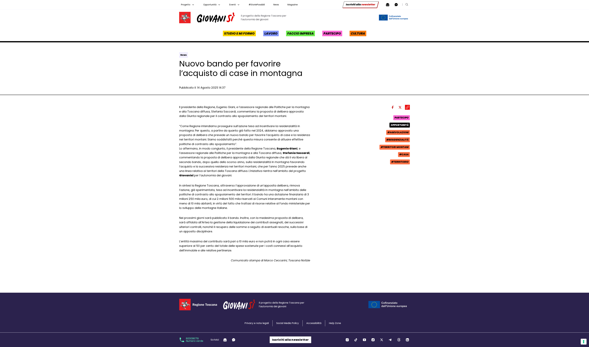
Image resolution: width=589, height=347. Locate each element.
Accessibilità (313, 323)
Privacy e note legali (256, 323)
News (276, 4)
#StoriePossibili (257, 4)
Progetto (185, 4)
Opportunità (209, 4)
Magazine (292, 4)
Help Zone (335, 323)
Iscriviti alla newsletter (290, 340)
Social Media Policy (287, 323)
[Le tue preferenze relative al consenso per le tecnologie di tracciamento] (584, 342)
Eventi (232, 4)
